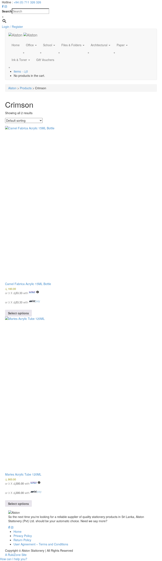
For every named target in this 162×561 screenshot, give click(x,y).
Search (7, 11)
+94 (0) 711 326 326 (27, 2)
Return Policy (22, 540)
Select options (18, 313)
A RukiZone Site (16, 555)
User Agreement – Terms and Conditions (41, 544)
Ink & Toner (20, 60)
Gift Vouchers (45, 60)
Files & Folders (71, 45)
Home (16, 45)
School (48, 45)
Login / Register (12, 26)
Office (30, 45)
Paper (121, 45)
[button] (13, 559)
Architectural (99, 45)
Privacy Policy (23, 536)
